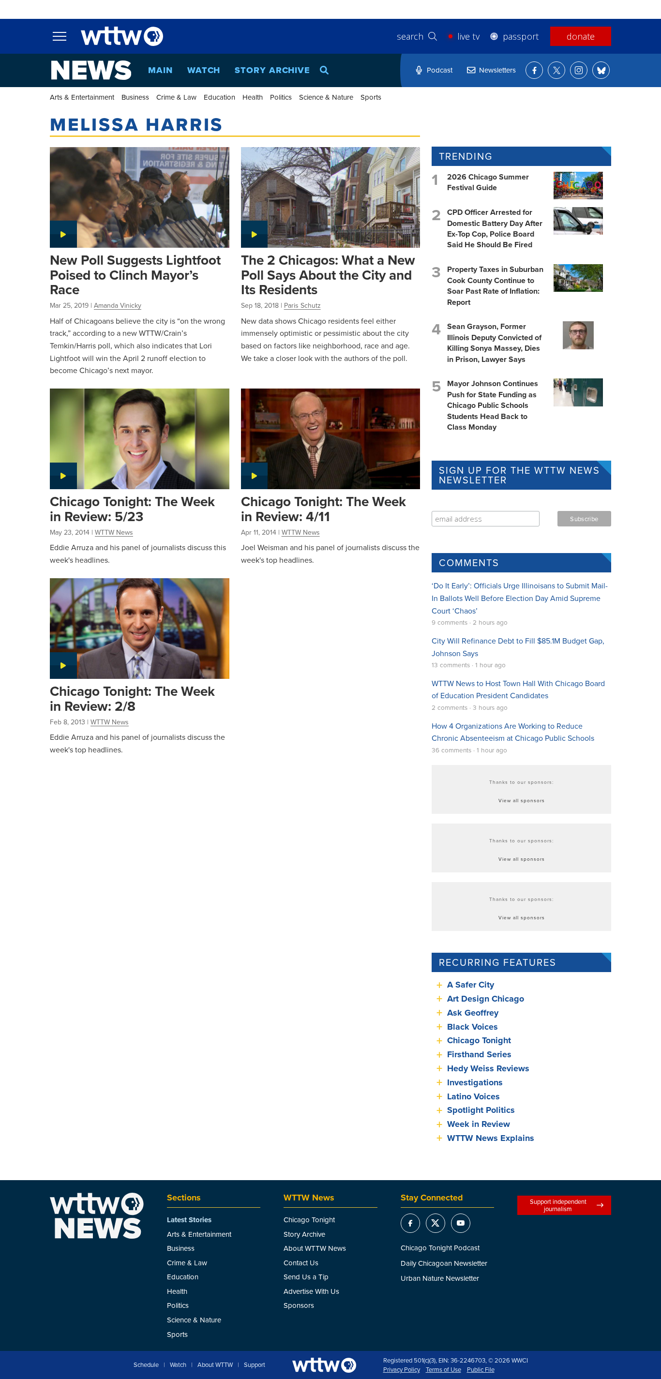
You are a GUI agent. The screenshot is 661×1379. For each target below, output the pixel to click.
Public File (481, 1370)
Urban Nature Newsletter (440, 1278)
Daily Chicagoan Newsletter (444, 1263)
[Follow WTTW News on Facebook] (534, 70)
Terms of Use (443, 1370)
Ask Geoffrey (472, 1012)
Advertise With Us (311, 1291)
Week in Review (478, 1124)
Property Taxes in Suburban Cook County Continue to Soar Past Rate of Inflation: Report (495, 285)
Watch (204, 70)
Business (135, 97)
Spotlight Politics (481, 1110)
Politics (281, 97)
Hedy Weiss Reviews (488, 1068)
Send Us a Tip (306, 1277)
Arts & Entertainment (82, 97)
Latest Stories (189, 1219)
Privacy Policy (401, 1370)
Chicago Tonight (479, 1040)
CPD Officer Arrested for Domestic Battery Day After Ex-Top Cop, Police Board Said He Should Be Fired (494, 228)
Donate (581, 36)
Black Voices (472, 1026)
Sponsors (299, 1305)
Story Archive (272, 70)
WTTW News (114, 532)
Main (160, 70)
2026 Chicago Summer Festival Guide (488, 182)
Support (254, 1365)
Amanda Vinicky (117, 305)
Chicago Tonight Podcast (440, 1248)
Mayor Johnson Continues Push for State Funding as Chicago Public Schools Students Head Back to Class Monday (492, 405)
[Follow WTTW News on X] (556, 70)
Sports (371, 97)
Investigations (475, 1082)
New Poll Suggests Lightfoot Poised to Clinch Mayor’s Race (135, 274)
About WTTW (215, 1365)
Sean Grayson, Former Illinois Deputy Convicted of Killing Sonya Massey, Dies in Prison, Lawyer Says (494, 342)
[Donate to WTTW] (324, 1365)
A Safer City (470, 984)
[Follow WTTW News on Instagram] (578, 70)
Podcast (439, 70)
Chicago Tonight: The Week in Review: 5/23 (132, 509)
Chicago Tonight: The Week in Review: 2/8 (132, 698)
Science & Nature (326, 97)
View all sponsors (521, 800)
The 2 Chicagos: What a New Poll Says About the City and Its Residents (328, 274)
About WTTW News (315, 1248)
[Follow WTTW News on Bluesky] (601, 70)
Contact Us (301, 1263)
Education (219, 97)
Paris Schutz (302, 305)
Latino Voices (473, 1096)
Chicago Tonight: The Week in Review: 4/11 (323, 509)
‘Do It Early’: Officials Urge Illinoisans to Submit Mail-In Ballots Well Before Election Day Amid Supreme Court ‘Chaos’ (520, 597)
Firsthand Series (479, 1054)
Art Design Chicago (485, 998)
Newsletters (497, 70)
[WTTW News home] (91, 70)
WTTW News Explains (492, 1138)
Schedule (146, 1365)
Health (252, 97)
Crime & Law (176, 97)
